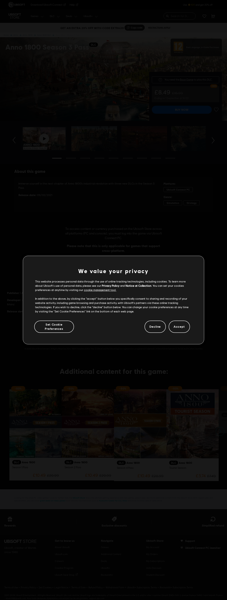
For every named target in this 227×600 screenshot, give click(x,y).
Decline (155, 326)
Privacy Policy (110, 285)
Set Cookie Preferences (54, 326)
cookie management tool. (100, 290)
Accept (179, 326)
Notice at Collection (138, 285)
